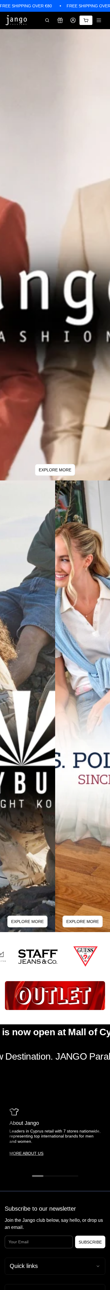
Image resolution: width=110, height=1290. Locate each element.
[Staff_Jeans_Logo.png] (30, 956)
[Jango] (16, 20)
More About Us (26, 1153)
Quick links (24, 1266)
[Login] (73, 20)
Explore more (55, 470)
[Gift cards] (60, 20)
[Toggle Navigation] (98, 20)
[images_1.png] (78, 956)
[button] (47, 20)
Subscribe (90, 1242)
